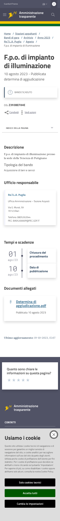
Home (7, 34)
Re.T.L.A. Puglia (12, 42)
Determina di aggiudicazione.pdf (31, 303)
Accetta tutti (30, 493)
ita (43, 3)
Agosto (30, 42)
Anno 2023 (44, 38)
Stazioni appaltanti (26, 34)
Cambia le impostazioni (30, 504)
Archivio (28, 38)
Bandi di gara (11, 38)
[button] (53, 15)
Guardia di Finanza (11, 3)
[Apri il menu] (5, 15)
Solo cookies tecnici (30, 482)
